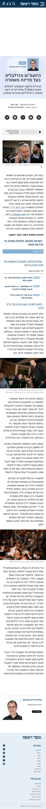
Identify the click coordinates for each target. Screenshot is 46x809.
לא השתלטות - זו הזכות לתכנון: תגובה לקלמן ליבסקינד (18, 288)
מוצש (39, 761)
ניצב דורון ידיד (18, 207)
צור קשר (38, 783)
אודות (39, 786)
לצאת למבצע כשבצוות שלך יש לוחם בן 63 (18, 279)
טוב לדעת (37, 771)
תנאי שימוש (36, 797)
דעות (22, 62)
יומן (39, 755)
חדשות (38, 750)
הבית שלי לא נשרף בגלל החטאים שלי (21, 296)
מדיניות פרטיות (35, 794)
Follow (37, 711)
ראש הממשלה (19, 214)
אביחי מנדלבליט (16, 189)
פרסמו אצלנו (36, 791)
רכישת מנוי (37, 789)
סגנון (39, 766)
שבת (39, 763)
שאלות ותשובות (35, 799)
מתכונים (38, 769)
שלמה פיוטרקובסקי (17, 67)
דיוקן (39, 758)
